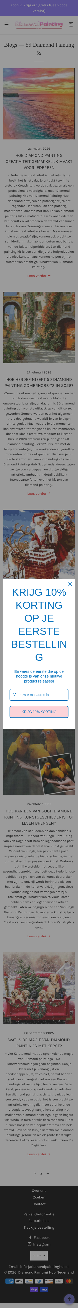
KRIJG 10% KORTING (39, 712)
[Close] (70, 584)
